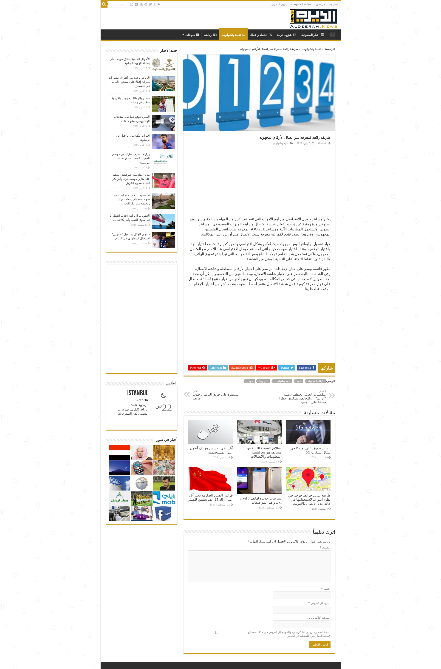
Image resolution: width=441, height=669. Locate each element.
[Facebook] (154, 4)
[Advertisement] (259, 181)
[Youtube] (141, 4)
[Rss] (159, 4)
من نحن (320, 4)
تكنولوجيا (264, 381)
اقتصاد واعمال (259, 35)
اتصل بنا (333, 4)
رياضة (208, 35)
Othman (322, 143)
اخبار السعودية (310, 35)
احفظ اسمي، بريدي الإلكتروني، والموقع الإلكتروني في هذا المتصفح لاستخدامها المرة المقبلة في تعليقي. (289, 633)
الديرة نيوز (332, 34)
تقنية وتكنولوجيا (231, 35)
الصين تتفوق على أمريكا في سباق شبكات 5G (310, 450)
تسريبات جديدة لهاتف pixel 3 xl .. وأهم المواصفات (261, 500)
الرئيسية (330, 49)
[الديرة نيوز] (313, 17)
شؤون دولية (284, 35)
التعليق (325, 547)
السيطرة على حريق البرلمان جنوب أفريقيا (216, 395)
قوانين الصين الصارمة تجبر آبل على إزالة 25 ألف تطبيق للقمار (210, 497)
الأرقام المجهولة (316, 381)
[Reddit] (136, 4)
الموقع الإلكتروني (320, 617)
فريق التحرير (279, 4)
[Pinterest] (146, 4)
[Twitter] (151, 4)
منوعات (190, 35)
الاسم (326, 588)
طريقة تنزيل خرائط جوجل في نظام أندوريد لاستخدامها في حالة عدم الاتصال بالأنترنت (309, 499)
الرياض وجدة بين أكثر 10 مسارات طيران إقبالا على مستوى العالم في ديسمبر (129, 82)
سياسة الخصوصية (301, 4)
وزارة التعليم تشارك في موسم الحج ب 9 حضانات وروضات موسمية (131, 158)
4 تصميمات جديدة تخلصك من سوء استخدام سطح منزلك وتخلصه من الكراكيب (131, 199)
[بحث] (104, 4)
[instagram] (131, 4)
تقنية (299, 381)
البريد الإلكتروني (319, 603)
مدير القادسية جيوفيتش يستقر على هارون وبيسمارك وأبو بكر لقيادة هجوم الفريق (131, 179)
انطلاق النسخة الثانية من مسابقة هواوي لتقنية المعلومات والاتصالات (264, 452)
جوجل (250, 381)
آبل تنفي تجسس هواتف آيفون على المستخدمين (211, 450)
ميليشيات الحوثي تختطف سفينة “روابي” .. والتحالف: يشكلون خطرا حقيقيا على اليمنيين (302, 397)
